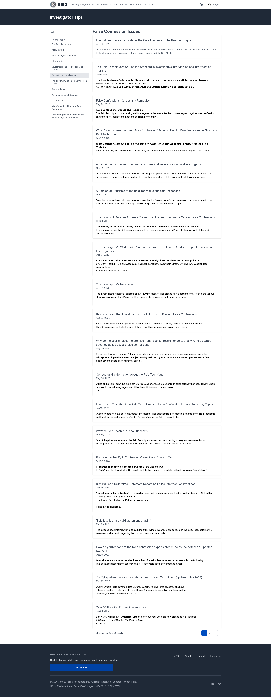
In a (153, 76)
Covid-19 (174, 656)
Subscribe (81, 667)
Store (152, 4)
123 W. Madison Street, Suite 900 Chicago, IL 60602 (76, 686)
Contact (117, 681)
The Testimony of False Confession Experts (69, 82)
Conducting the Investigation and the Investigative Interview (68, 116)
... (155, 292)
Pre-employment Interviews (65, 95)
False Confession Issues (63, 75)
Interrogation (57, 61)
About (187, 656)
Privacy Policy (130, 681)
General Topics (58, 89)
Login (216, 4)
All (52, 32)
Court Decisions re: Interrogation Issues (67, 68)
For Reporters (58, 100)
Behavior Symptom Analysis (65, 55)
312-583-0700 (113, 686)
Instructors (215, 656)
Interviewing (57, 50)
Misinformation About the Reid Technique (66, 107)
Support (200, 656)
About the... (146, 615)
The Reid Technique (61, 44)
